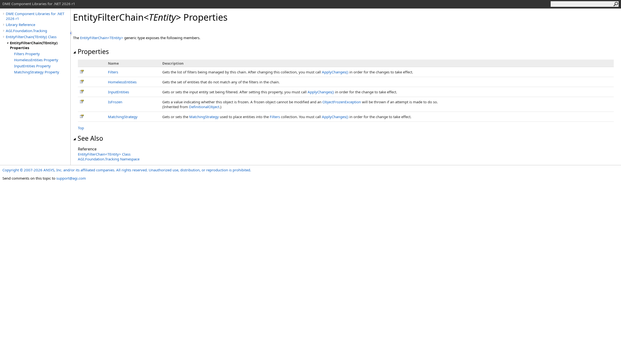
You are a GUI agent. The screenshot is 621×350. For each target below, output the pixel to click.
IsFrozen (115, 101)
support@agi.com (71, 178)
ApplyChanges (335, 72)
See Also (90, 138)
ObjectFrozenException (341, 101)
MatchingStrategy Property (36, 72)
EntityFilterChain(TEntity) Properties (33, 45)
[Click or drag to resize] (71, 33)
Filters (113, 72)
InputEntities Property (32, 65)
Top (81, 127)
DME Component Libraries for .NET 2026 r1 (35, 16)
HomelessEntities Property (36, 59)
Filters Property (27, 53)
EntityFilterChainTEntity (102, 37)
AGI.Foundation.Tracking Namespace (108, 159)
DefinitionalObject (204, 106)
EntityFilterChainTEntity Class (104, 154)
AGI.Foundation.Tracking (26, 30)
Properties (93, 51)
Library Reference (20, 24)
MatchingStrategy (123, 116)
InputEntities (118, 91)
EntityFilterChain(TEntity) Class (31, 36)
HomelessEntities (122, 81)
